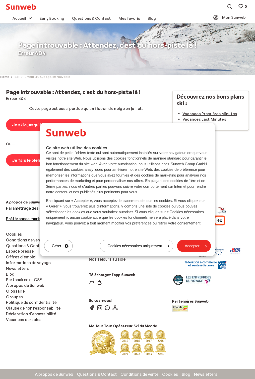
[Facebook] (92, 307)
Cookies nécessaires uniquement (135, 246)
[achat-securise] (205, 264)
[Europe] (218, 250)
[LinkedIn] (115, 307)
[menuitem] (21, 7)
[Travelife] (180, 308)
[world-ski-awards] (127, 342)
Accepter (192, 246)
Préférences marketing (28, 218)
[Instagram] (100, 307)
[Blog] (107, 307)
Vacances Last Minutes (204, 119)
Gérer (56, 246)
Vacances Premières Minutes (210, 113)
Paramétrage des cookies (30, 208)
